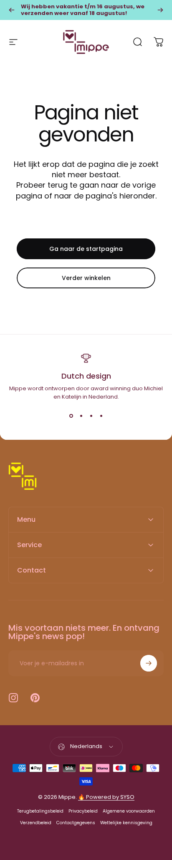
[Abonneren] (148, 663)
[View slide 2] (81, 416)
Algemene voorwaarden (129, 811)
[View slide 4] (101, 416)
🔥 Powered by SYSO (106, 797)
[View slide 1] (71, 416)
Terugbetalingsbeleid (40, 811)
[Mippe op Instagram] (13, 698)
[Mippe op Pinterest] (35, 698)
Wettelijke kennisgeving (126, 823)
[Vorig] (12, 10)
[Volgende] (160, 10)
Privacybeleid (83, 811)
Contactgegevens (75, 823)
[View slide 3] (91, 416)
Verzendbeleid (35, 823)
